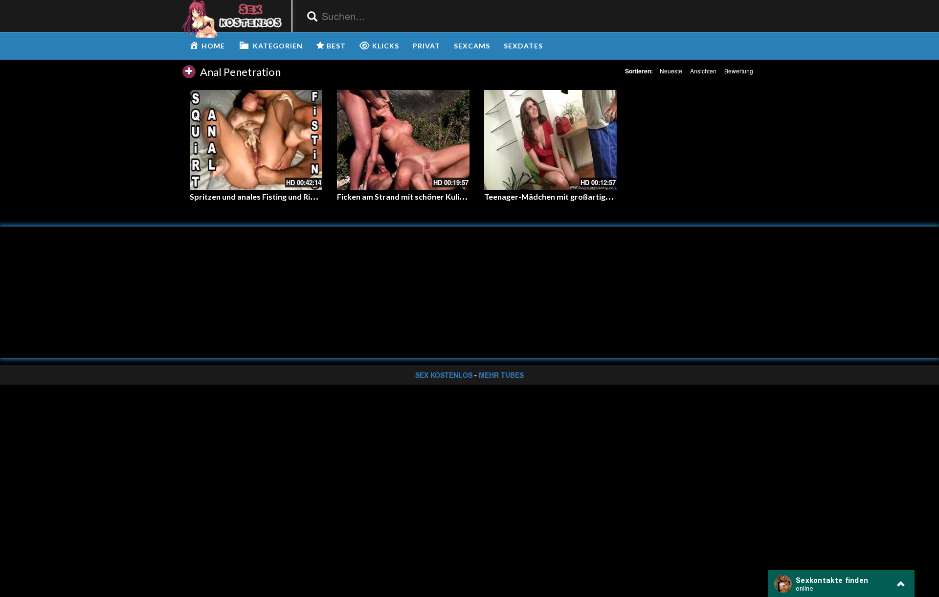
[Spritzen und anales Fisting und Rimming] (256, 139)
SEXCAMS (472, 46)
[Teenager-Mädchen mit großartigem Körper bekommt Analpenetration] (550, 139)
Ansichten (703, 71)
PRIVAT (426, 46)
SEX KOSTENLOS (443, 375)
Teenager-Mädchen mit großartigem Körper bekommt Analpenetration (613, 196)
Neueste (671, 71)
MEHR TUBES (501, 375)
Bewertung (738, 71)
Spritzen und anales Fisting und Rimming (262, 196)
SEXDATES (523, 46)
